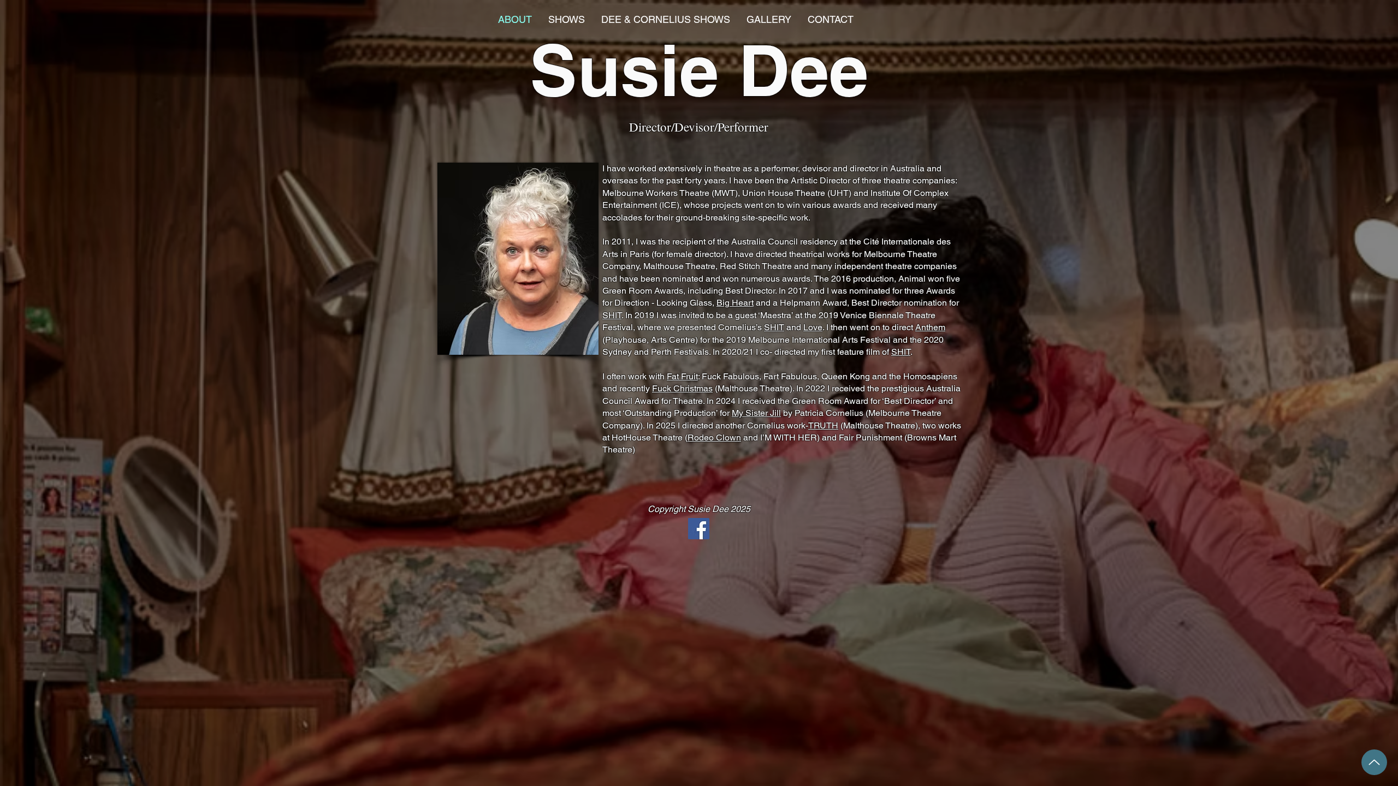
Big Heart (735, 302)
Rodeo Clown (714, 437)
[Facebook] (698, 528)
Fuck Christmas (682, 388)
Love (812, 327)
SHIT (611, 315)
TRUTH (823, 425)
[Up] (1374, 762)
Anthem (930, 327)
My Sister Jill (756, 413)
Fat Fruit (682, 376)
